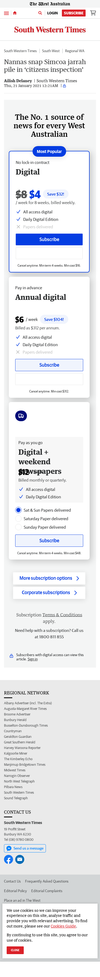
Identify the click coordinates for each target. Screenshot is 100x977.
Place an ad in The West (22, 900)
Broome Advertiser (17, 714)
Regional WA (74, 51)
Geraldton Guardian (17, 737)
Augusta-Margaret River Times (25, 709)
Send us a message (28, 848)
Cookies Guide (63, 926)
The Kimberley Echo (18, 759)
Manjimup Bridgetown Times (24, 765)
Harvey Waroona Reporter (22, 748)
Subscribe (73, 13)
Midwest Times (14, 770)
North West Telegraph (19, 781)
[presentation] (18, 510)
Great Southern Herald (19, 742)
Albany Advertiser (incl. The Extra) (28, 703)
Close (15, 950)
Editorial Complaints (46, 891)
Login (52, 13)
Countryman (13, 731)
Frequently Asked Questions (47, 881)
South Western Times (20, 51)
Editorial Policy (15, 891)
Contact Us (12, 881)
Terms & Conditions (62, 615)
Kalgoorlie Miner (15, 753)
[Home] (15, 13)
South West (51, 51)
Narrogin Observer (17, 776)
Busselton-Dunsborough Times (26, 725)
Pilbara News (13, 787)
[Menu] (6, 13)
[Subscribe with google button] (49, 253)
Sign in (33, 659)
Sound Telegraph (16, 798)
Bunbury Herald (15, 720)
